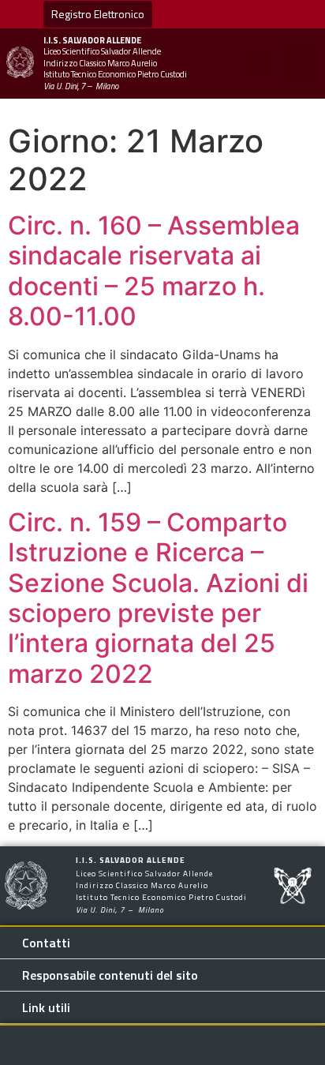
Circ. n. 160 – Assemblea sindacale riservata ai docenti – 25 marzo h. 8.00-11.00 (154, 271)
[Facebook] (227, 14)
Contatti (46, 942)
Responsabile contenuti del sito (110, 975)
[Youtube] (195, 14)
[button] (258, 64)
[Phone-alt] (292, 14)
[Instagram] (259, 14)
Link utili (46, 1007)
